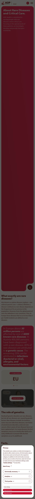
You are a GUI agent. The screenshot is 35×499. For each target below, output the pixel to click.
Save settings (7, 487)
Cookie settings (7, 462)
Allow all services (8, 493)
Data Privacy (6, 466)
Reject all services (8, 490)
